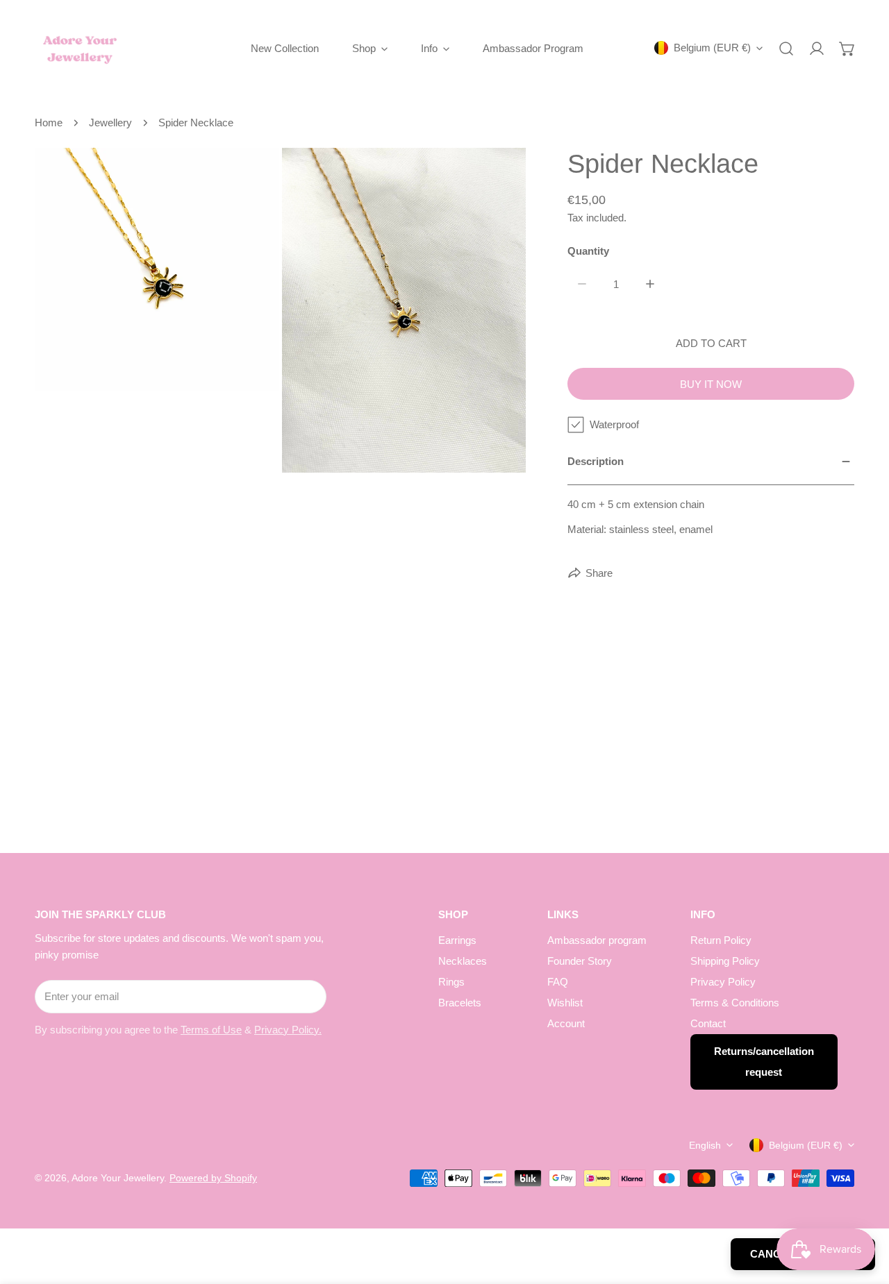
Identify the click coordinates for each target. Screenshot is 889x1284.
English (705, 1145)
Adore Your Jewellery (118, 1177)
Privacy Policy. (288, 1030)
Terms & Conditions (734, 1002)
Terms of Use (211, 1030)
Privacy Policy (723, 982)
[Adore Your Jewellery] (80, 48)
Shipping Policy (725, 961)
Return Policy (720, 940)
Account (566, 1023)
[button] (847, 48)
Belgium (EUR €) (712, 47)
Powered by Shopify (213, 1177)
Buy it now (711, 384)
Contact (708, 1023)
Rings (451, 982)
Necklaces (462, 961)
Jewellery (110, 122)
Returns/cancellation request (764, 1061)
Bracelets (459, 1002)
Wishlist (565, 1002)
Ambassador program (597, 940)
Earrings (457, 940)
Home (49, 122)
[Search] (786, 48)
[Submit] (308, 996)
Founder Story (579, 961)
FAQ (557, 982)
